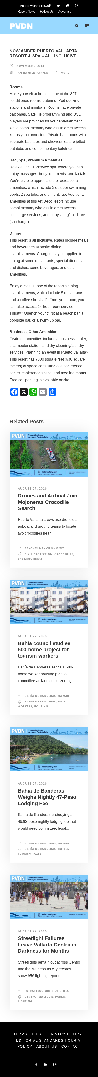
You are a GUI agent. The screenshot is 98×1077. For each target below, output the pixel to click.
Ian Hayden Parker (32, 72)
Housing (41, 706)
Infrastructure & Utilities (47, 991)
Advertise (64, 11)
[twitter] (58, 6)
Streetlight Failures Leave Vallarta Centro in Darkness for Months (47, 944)
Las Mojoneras (30, 558)
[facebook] (50, 6)
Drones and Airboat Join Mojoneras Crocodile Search (47, 502)
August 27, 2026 (32, 489)
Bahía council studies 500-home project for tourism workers (44, 649)
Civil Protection (39, 554)
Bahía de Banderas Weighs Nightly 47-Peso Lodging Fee (47, 797)
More (65, 72)
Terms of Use (29, 1034)
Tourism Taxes (29, 853)
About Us (47, 1046)
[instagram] (76, 6)
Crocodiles (63, 554)
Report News (26, 11)
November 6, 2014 (30, 66)
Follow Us (47, 11)
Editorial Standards (40, 1040)
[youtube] (67, 6)
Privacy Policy (65, 1034)
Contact (71, 1046)
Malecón (46, 996)
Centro (31, 996)
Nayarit (64, 695)
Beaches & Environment (44, 548)
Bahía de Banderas (40, 695)
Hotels (63, 849)
